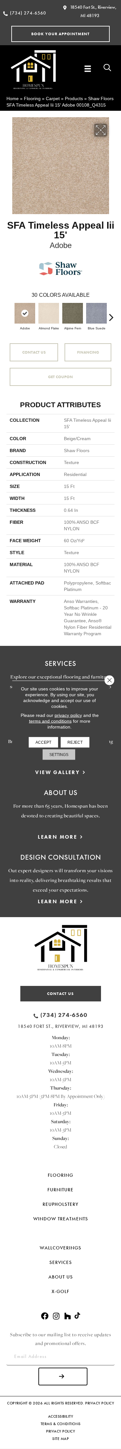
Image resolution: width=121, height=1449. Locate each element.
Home (12, 98)
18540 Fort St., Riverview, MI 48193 (61, 1026)
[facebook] (44, 1316)
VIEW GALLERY (57, 772)
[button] (60, 34)
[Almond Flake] (49, 313)
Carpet (53, 98)
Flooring (32, 98)
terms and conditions (50, 720)
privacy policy (68, 715)
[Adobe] (25, 313)
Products (74, 98)
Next (111, 314)
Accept (43, 742)
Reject (75, 742)
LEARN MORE (57, 837)
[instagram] (56, 1316)
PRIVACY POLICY (99, 1403)
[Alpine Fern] (73, 313)
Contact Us (34, 352)
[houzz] (67, 1316)
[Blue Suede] (96, 313)
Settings (58, 754)
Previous (10, 314)
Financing (88, 352)
